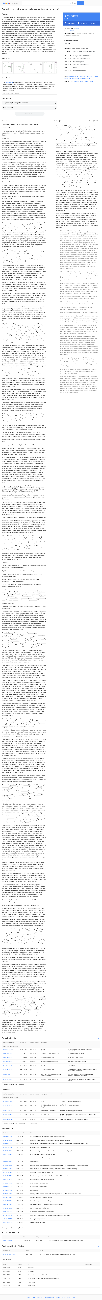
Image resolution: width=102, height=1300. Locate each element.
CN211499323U (7, 1222)
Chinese (77, 28)
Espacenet (76, 81)
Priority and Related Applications (81, 78)
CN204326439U (7, 1061)
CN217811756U (7, 1204)
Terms (58, 1297)
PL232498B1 (7, 1074)
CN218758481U (7, 1161)
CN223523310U (7, 1179)
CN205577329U (7, 1065)
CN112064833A (7, 1147)
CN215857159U (7, 1201)
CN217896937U (7, 1211)
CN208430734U (7, 1143)
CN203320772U (7, 1057)
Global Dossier (83, 81)
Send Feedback (37, 1297)
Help (74, 1297)
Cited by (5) (82, 76)
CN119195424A (7, 1119)
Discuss (91, 81)
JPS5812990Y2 (7, 1219)
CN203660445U (7, 1190)
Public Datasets (49, 1297)
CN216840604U (7, 1151)
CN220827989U (7, 1197)
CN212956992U (7, 1168)
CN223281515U (7, 1215)
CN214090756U (7, 1140)
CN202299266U (7, 1053)
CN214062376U (7, 1176)
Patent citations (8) (72, 76)
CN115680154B (7, 1114)
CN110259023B (7, 1136)
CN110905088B (7, 1165)
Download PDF (71, 23)
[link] (29, 86)
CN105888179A (7, 1069)
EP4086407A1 (7, 1110)
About (28, 1297)
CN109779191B (7, 1079)
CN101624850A (7, 1049)
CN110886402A (7, 1101)
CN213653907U (7, 1172)
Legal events (89, 76)
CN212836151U (7, 1183)
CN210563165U (7, 1158)
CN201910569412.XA (9, 1240)
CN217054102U (7, 1154)
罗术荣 (72, 31)
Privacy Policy (66, 1297)
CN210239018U (7, 1186)
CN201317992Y (7, 1194)
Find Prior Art (83, 23)
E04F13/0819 (9, 82)
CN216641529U (7, 1208)
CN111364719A (7, 1105)
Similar (93, 23)
